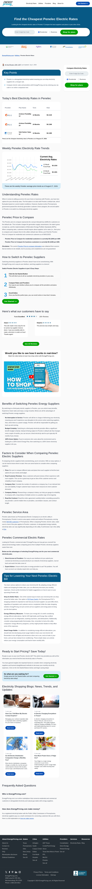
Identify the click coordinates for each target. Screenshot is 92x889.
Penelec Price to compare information (30, 246)
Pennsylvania (27, 846)
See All (25, 857)
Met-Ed (45, 857)
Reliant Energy (64, 849)
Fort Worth (36, 854)
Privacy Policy (38, 872)
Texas (25, 843)
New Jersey (26, 851)
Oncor (44, 849)
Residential (43, 32)
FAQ (3, 851)
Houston (35, 857)
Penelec (45, 860)
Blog (54, 3)
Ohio (24, 849)
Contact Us (5, 846)
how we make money (27, 818)
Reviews (5, 849)
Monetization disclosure (9, 854)
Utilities (40, 3)
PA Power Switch (32, 599)
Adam (6, 323)
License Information (42, 875)
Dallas (35, 851)
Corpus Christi (37, 849)
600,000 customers (12, 522)
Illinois (25, 854)
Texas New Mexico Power (51, 851)
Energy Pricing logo (8, 3)
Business (54, 32)
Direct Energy (64, 846)
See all (35, 860)
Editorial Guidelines (8, 857)
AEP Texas (46, 843)
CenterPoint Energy (49, 846)
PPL (44, 854)
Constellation (64, 843)
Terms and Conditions (51, 872)
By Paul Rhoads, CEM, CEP (13, 65)
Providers (48, 3)
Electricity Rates (31, 3)
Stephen (39, 323)
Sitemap (53, 875)
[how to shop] (31, 376)
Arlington (35, 843)
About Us (60, 3)
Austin (35, 846)
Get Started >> (83, 3)
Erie (5, 529)
